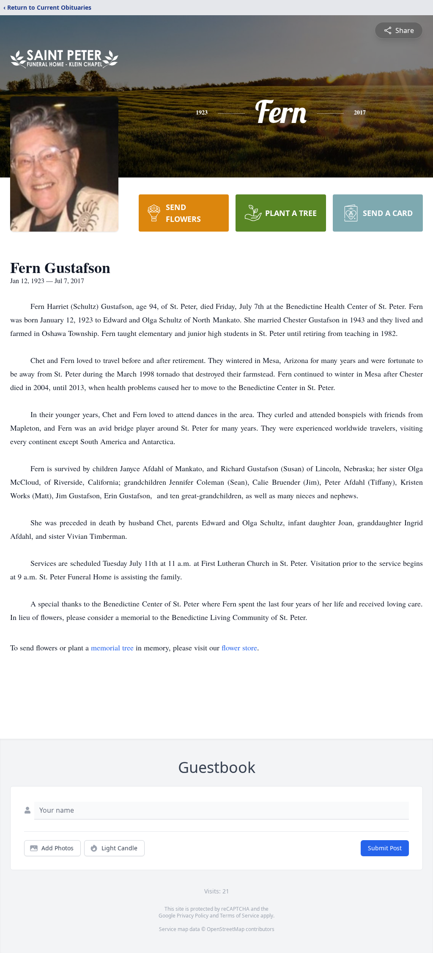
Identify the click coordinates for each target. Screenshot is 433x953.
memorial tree (112, 647)
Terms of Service (239, 915)
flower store (239, 647)
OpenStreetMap (225, 929)
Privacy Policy (192, 915)
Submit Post (385, 848)
